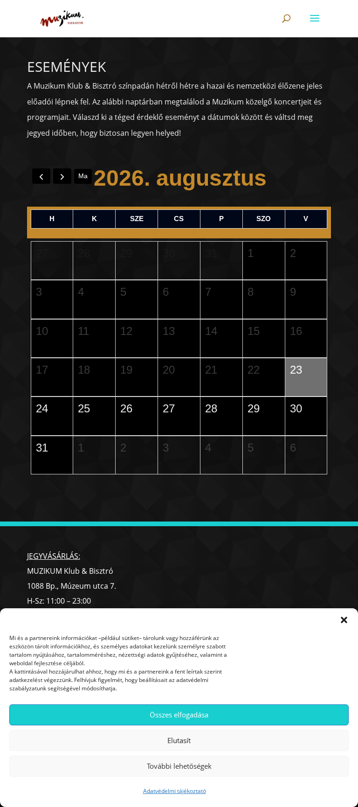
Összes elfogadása (179, 714)
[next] (62, 176)
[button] (344, 620)
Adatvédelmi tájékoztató (174, 791)
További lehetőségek (179, 766)
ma (83, 176)
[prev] (41, 176)
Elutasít (179, 740)
